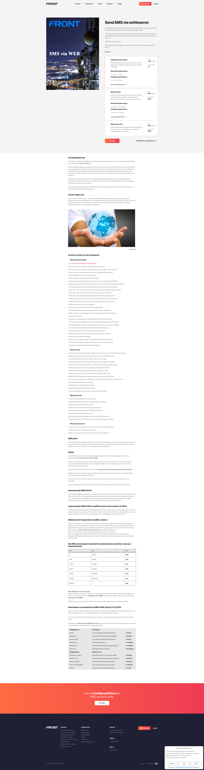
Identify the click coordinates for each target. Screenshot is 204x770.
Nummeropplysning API (67, 735)
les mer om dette (84, 163)
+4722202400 (114, 741)
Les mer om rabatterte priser (118, 84)
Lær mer (107, 52)
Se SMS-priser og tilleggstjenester (145, 141)
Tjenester (77, 4)
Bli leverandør (85, 733)
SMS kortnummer (65, 746)
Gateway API (85, 739)
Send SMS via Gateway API (68, 733)
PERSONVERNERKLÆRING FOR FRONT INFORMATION (187, 767)
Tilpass (196, 763)
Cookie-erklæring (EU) (87, 742)
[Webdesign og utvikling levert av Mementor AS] (156, 764)
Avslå (184, 763)
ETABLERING (151, 65)
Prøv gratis (112, 140)
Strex (80, 494)
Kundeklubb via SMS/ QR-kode (69, 739)
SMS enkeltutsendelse (66, 737)
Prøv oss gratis (145, 4)
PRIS (149, 59)
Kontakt (120, 4)
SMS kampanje (64, 742)
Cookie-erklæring (171, 767)
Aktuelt (100, 4)
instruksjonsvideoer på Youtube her (86, 263)
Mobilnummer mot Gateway (68, 744)
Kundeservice (89, 4)
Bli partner (110, 4)
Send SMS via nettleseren (67, 730)
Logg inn (156, 4)
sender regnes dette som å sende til (90, 530)
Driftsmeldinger (85, 735)
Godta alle (171, 763)
